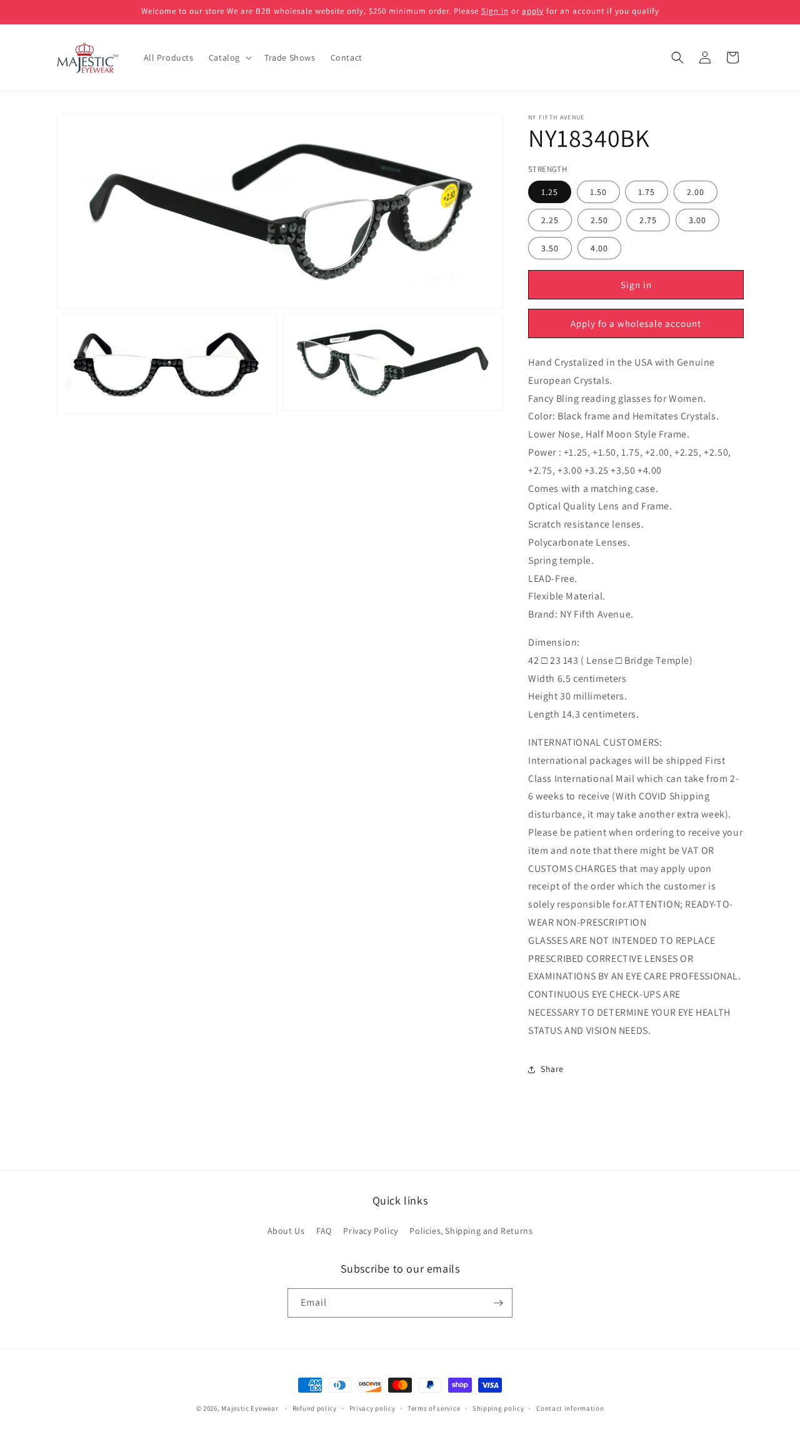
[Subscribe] (498, 1303)
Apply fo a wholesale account (636, 323)
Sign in (495, 11)
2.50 (599, 220)
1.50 (598, 192)
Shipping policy (498, 1408)
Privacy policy (372, 1408)
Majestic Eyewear (249, 1408)
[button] (229, 57)
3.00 (697, 220)
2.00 (695, 192)
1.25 (549, 192)
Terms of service (434, 1408)
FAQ (324, 1230)
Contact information (570, 1408)
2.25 (550, 220)
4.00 (599, 248)
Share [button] (552, 1068)
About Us (286, 1230)
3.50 (550, 248)
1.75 (646, 192)
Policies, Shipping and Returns (470, 1230)
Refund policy (314, 1408)
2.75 (648, 220)
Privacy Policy (370, 1230)
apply (533, 11)
